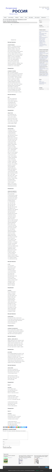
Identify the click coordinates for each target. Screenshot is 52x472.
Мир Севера (31, 17)
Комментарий (5, 439)
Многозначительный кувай (43, 56)
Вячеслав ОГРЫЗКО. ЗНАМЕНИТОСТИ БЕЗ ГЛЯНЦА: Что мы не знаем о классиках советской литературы (26, 456)
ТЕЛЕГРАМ (47, 8)
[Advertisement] (6, 3)
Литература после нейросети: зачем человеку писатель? (43, 53)
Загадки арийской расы (43, 71)
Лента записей (37, 17)
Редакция (16, 17)
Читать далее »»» (10, 457)
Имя (4, 441)
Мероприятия (43, 17)
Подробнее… (42, 470)
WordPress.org (41, 83)
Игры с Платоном (42, 39)
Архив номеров (10, 17)
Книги (26, 17)
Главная (5, 17)
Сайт (3, 444)
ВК (43, 8)
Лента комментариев (42, 82)
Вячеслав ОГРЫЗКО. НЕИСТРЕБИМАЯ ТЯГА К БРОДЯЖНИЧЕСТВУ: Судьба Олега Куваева (41, 456)
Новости (21, 17)
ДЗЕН (48, 9)
